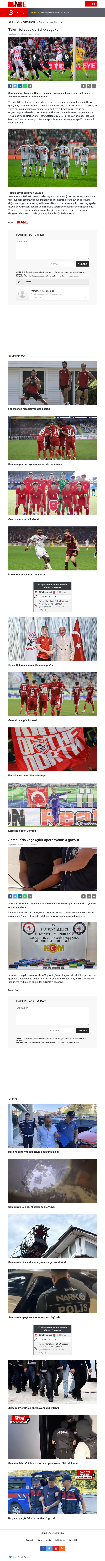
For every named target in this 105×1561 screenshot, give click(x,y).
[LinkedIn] (20, 86)
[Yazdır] (30, 86)
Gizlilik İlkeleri (60, 1540)
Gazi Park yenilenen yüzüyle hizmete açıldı (57, 12)
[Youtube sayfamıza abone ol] (55, 1548)
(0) (43, 297)
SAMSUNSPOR (29, 22)
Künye (39, 1540)
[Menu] (88, 4)
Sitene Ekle (73, 1540)
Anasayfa (15, 22)
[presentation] (17, 12)
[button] (83, 86)
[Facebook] (10, 86)
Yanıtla (36, 297)
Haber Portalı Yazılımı (21, 1557)
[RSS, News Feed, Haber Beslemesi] (62, 1548)
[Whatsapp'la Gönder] (25, 86)
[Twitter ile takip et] (49, 1548)
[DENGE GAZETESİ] (17, 4)
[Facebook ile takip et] (43, 1548)
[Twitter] (15, 86)
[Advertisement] (52, 330)
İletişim (48, 1540)
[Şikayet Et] (85, 297)
